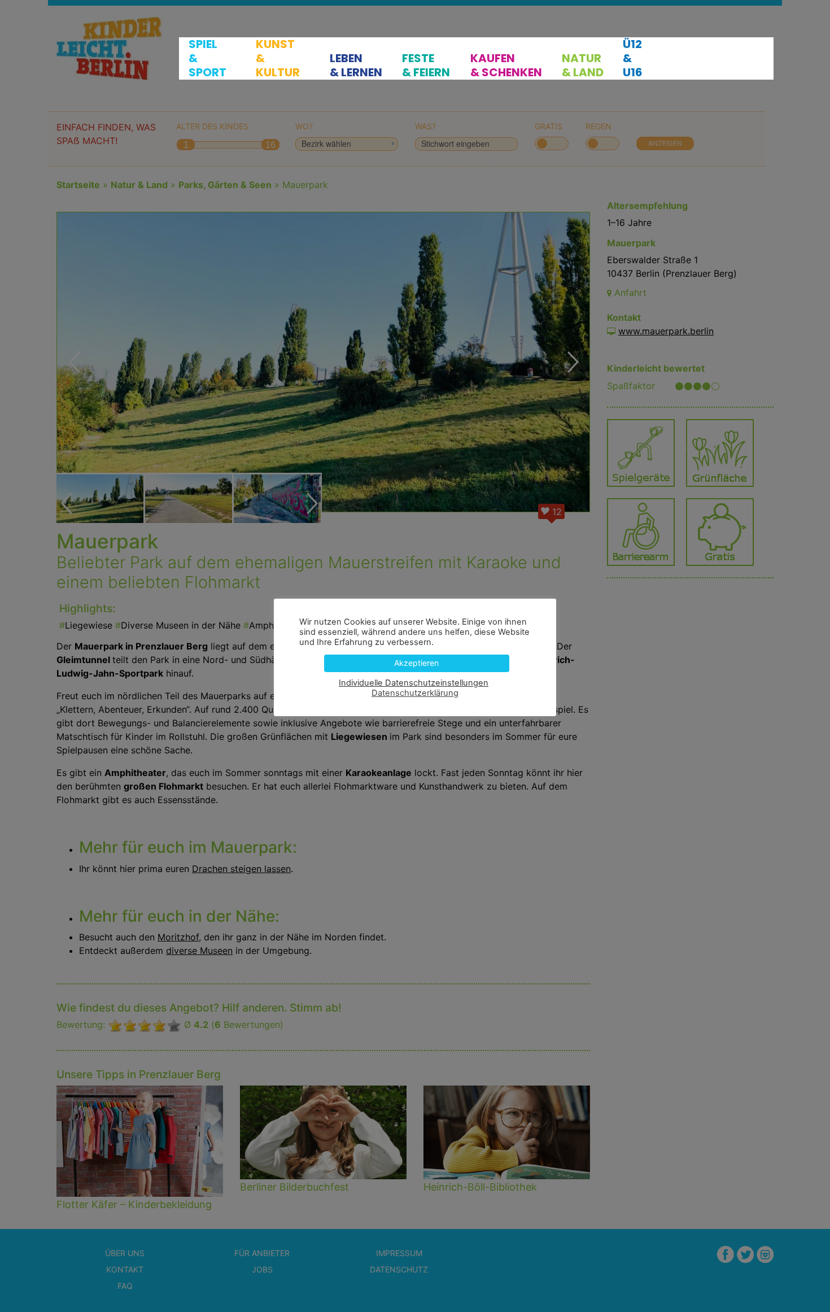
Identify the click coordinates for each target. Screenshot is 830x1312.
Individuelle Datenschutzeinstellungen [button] (413, 683)
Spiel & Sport (207, 58)
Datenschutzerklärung (415, 693)
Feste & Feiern (426, 65)
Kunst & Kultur (278, 58)
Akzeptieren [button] (416, 663)
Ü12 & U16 (633, 58)
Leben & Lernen (356, 65)
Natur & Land (583, 65)
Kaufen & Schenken (506, 65)
